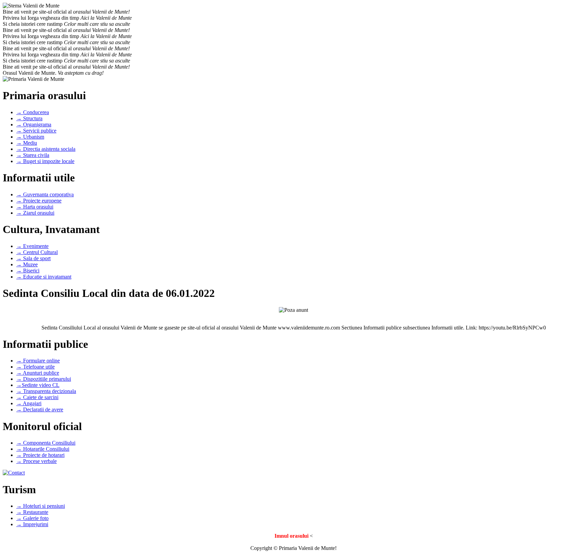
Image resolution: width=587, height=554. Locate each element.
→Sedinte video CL (37, 385)
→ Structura (29, 118)
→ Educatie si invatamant (43, 277)
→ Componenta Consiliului (45, 443)
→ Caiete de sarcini (37, 397)
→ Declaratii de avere (39, 409)
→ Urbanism (30, 137)
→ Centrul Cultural (37, 252)
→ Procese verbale (36, 461)
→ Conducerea (32, 112)
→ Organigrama (33, 124)
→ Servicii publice (36, 130)
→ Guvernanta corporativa (45, 194)
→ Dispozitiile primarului (43, 379)
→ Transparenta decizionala (46, 391)
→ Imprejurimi (32, 524)
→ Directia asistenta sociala (45, 149)
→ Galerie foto (32, 518)
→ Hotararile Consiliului (42, 449)
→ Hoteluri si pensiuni (40, 506)
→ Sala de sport (33, 258)
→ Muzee (27, 264)
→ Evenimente (32, 246)
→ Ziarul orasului (35, 213)
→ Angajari (28, 403)
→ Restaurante (32, 512)
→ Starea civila (32, 155)
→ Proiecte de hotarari (40, 455)
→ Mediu (26, 143)
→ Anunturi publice (37, 373)
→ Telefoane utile (35, 367)
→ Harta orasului (34, 207)
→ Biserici (27, 270)
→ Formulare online (38, 360)
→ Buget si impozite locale (45, 161)
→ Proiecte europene (38, 200)
